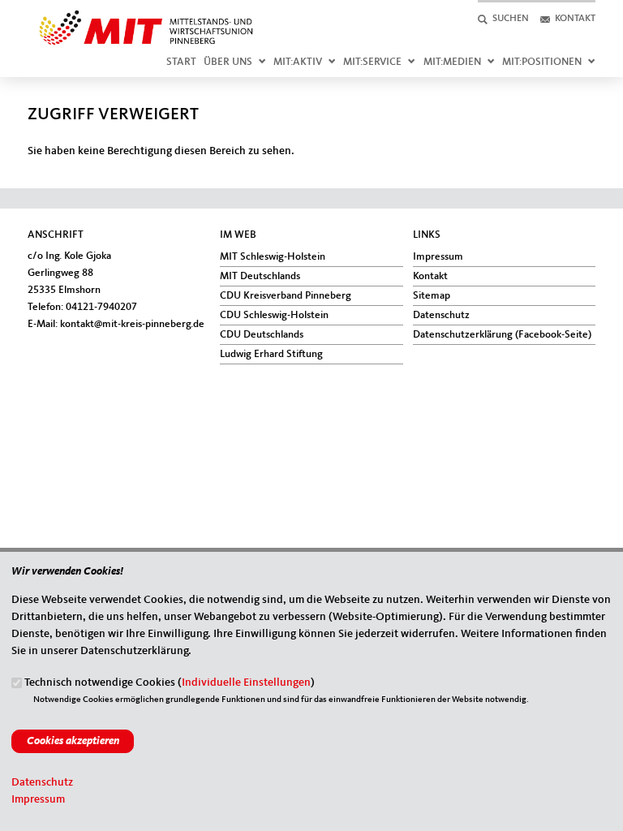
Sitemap (431, 296)
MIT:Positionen (542, 62)
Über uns (228, 62)
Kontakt (430, 276)
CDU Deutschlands (261, 334)
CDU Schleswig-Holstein (274, 315)
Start (181, 62)
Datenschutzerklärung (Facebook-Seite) (502, 334)
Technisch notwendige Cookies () (169, 682)
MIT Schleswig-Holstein (272, 257)
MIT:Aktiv (297, 62)
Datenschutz (441, 315)
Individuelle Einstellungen (246, 682)
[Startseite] (146, 17)
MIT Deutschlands (260, 276)
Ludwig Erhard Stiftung (271, 354)
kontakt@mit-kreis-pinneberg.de (132, 324)
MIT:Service (372, 62)
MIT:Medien (452, 62)
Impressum (438, 257)
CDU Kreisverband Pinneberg (285, 296)
